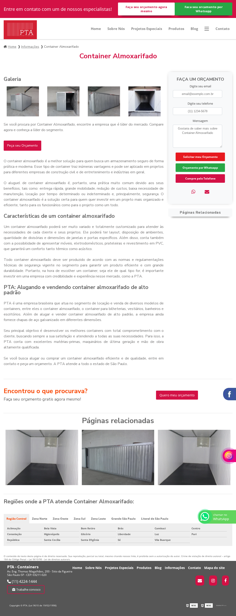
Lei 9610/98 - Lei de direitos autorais (49, 559)
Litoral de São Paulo (154, 519)
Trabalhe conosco (28, 589)
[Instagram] (213, 580)
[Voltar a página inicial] (20, 29)
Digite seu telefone (200, 103)
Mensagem (200, 121)
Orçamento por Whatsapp (200, 168)
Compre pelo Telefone (200, 178)
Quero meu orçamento (177, 395)
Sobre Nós (116, 28)
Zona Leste (98, 519)
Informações (30, 46)
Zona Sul (80, 519)
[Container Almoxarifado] (23, 101)
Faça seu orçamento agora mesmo (146, 9)
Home (96, 28)
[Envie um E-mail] (199, 580)
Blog (194, 28)
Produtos (176, 28)
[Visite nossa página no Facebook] (225, 580)
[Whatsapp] (193, 192)
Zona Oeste (60, 519)
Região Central (16, 519)
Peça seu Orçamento (22, 145)
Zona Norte (39, 519)
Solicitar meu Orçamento (200, 157)
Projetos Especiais (146, 28)
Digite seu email (200, 86)
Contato (222, 28)
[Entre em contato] (207, 192)
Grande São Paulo (123, 519)
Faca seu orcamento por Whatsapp (204, 9)
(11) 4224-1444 (24, 581)
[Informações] (207, 28)
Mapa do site (214, 568)
